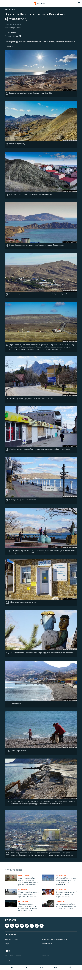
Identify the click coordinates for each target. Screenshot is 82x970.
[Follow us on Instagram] (27, 926)
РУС (55, 967)
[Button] (10, 33)
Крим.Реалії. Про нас (13, 956)
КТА (41, 967)
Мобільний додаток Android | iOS (54, 940)
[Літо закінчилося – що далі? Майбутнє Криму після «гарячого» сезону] (48, 892)
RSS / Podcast (47, 944)
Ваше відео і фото (11, 940)
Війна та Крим (23, 876)
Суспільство (23, 901)
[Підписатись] (42, 926)
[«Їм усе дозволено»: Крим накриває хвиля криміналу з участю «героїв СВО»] (48, 903)
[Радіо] (11, 967)
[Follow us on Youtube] (17, 926)
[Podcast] (37, 926)
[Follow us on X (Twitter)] (12, 926)
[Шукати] (70, 967)
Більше (8, 47)
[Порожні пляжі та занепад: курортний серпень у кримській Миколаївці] (11, 892)
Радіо (7, 944)
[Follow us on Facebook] (7, 926)
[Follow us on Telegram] (22, 926)
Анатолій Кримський (13, 27)
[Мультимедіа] (26, 967)
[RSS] (32, 926)
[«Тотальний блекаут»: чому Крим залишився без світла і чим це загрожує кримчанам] (48, 878)
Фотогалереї (10, 10)
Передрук (8, 960)
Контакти (45, 956)
